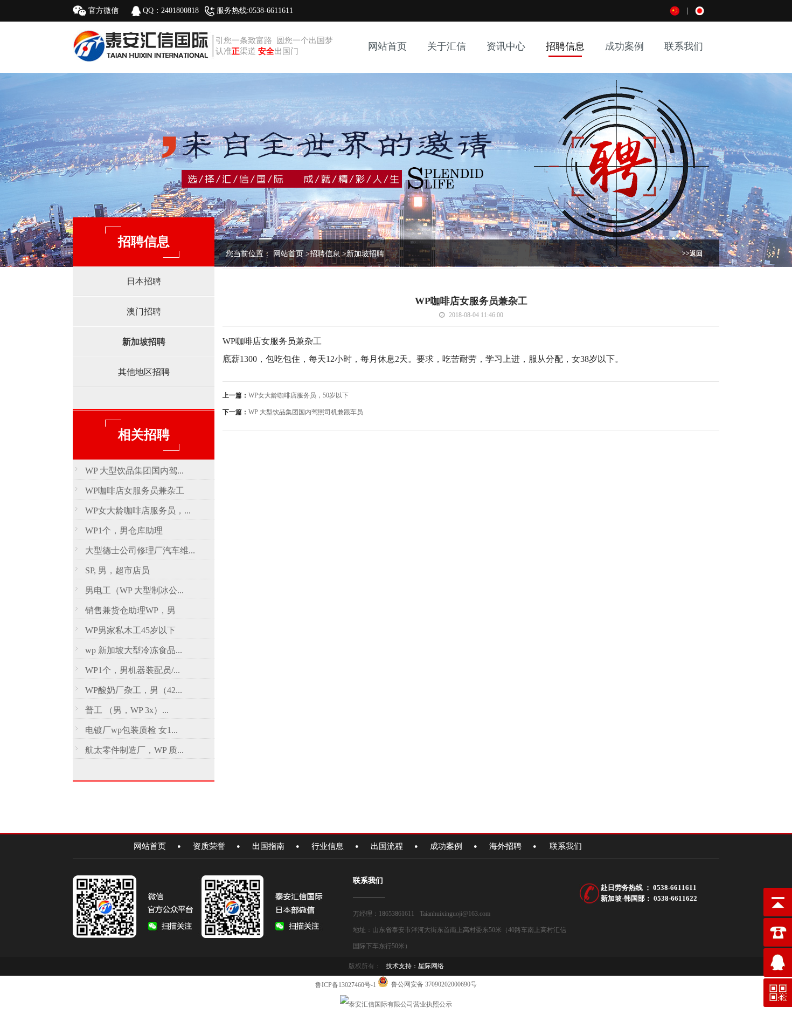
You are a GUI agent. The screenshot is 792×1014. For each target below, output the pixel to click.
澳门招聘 (144, 311)
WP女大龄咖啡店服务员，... (138, 510)
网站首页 (387, 46)
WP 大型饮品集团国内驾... (134, 470)
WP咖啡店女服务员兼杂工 (134, 490)
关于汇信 (446, 46)
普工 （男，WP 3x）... (127, 710)
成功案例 (624, 46)
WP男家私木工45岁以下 (130, 630)
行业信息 (327, 846)
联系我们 (683, 46)
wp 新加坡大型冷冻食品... (133, 650)
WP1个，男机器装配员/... (132, 670)
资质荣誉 (209, 846)
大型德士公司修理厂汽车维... (140, 550)
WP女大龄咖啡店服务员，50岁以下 (298, 395)
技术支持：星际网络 (415, 966)
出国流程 (387, 846)
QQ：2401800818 (172, 10)
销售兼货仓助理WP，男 (130, 610)
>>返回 (692, 253)
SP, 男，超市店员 (117, 570)
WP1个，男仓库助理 (124, 530)
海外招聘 (505, 846)
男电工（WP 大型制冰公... (134, 590)
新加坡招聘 (143, 341)
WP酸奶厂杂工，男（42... (133, 690)
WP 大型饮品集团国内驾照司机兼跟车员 (305, 412)
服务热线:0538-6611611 (253, 10)
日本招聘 (144, 281)
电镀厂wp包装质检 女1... (131, 730)
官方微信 (102, 10)
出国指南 (268, 846)
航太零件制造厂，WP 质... (134, 750)
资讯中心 (506, 46)
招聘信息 (565, 46)
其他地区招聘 (144, 371)
